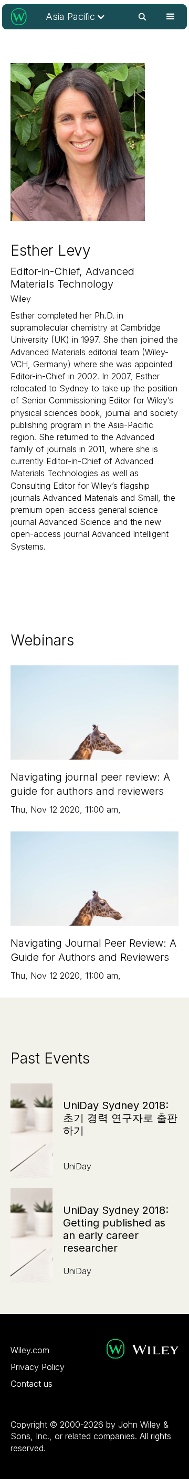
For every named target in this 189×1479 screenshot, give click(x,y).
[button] (75, 17)
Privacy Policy (37, 1367)
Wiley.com (29, 1350)
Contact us (31, 1383)
